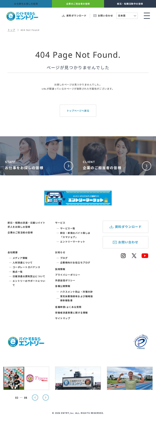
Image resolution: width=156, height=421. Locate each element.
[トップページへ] (26, 345)
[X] (134, 257)
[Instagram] (123, 257)
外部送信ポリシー (65, 280)
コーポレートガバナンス (26, 267)
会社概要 (13, 252)
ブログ (64, 257)
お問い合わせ (128, 242)
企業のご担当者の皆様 (20, 232)
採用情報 (60, 269)
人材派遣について (23, 262)
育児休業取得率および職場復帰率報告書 (76, 298)
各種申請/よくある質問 (68, 306)
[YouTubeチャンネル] (144, 257)
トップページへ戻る (78, 110)
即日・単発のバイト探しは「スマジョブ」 (75, 235)
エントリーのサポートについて (29, 283)
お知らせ (60, 252)
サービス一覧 (67, 228)
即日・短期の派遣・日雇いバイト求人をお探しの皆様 (26, 224)
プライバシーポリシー (67, 274)
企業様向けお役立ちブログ (75, 262)
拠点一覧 (18, 271)
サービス (60, 222)
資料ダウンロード (128, 227)
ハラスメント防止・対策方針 (76, 291)
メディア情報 (20, 257)
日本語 (127, 16)
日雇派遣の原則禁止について (29, 276)
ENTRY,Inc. (67, 412)
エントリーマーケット (72, 241)
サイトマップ (62, 318)
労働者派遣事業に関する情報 (71, 312)
